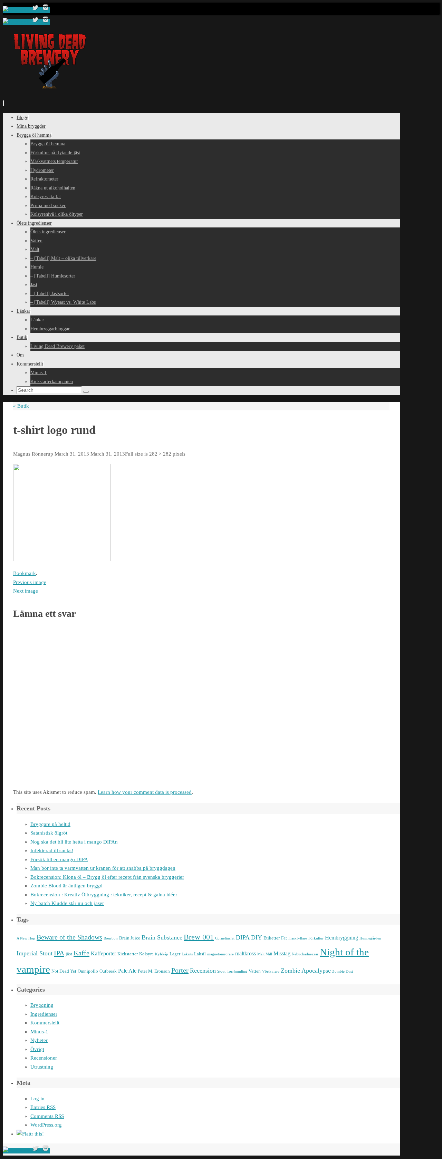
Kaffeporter (103, 953)
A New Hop (26, 938)
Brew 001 (199, 937)
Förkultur (316, 938)
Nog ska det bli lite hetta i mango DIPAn (74, 842)
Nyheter (39, 1040)
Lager (175, 953)
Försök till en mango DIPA (59, 859)
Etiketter (271, 938)
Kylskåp (161, 954)
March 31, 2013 (72, 454)
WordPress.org (46, 1125)
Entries (43, 1107)
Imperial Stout (34, 953)
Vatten (255, 971)
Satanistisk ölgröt (48, 833)
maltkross (245, 953)
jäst (69, 953)
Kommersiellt (44, 1022)
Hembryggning (341, 938)
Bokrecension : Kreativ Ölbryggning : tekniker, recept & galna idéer (103, 894)
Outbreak (108, 971)
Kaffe (81, 953)
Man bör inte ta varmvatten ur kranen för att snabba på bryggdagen (102, 868)
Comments (47, 1116)
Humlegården (370, 938)
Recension (203, 970)
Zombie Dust (342, 971)
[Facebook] (17, 10)
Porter (180, 970)
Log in (37, 1098)
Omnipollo (88, 971)
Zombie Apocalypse (306, 970)
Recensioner (43, 1058)
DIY (256, 937)
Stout (221, 971)
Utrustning (41, 1067)
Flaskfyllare (297, 938)
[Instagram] (45, 10)
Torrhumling (237, 971)
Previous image (29, 582)
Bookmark (24, 573)
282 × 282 (160, 454)
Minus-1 (39, 1031)
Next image (25, 591)
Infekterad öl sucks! (51, 850)
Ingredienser (43, 1014)
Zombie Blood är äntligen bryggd (66, 885)
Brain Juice (129, 938)
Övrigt (37, 1049)
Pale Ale (127, 971)
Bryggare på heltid (50, 824)
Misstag (281, 953)
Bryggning (42, 1005)
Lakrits (187, 954)
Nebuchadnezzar (305, 954)
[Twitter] (36, 10)
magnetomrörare (220, 954)
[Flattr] (30, 1134)
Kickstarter (127, 953)
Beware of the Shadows (69, 937)
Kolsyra (146, 953)
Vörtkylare (270, 971)
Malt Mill (264, 954)
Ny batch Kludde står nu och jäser (67, 903)
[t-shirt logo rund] (61, 559)
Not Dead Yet (63, 971)
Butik (21, 406)
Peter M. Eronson (154, 971)
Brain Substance (162, 937)
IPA (59, 953)
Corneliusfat (224, 938)
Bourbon (111, 938)
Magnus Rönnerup (33, 454)
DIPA (243, 937)
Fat (284, 938)
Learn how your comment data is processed (145, 792)
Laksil (200, 953)
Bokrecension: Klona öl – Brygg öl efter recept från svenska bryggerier (107, 877)
